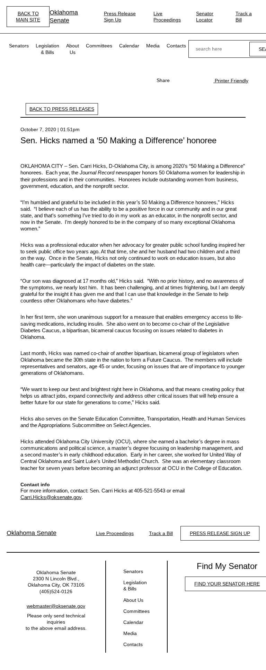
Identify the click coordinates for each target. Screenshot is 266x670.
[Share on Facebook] (178, 80)
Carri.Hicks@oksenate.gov (50, 497)
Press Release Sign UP (220, 533)
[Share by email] (200, 80)
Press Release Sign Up (120, 16)
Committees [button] (99, 45)
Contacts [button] (176, 45)
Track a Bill (244, 16)
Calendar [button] (129, 45)
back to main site (28, 16)
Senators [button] (19, 45)
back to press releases (61, 109)
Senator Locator (204, 16)
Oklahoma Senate (64, 16)
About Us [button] (72, 49)
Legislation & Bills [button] (47, 49)
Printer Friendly (230, 80)
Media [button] (153, 45)
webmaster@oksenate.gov (56, 606)
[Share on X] (189, 80)
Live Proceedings (167, 16)
